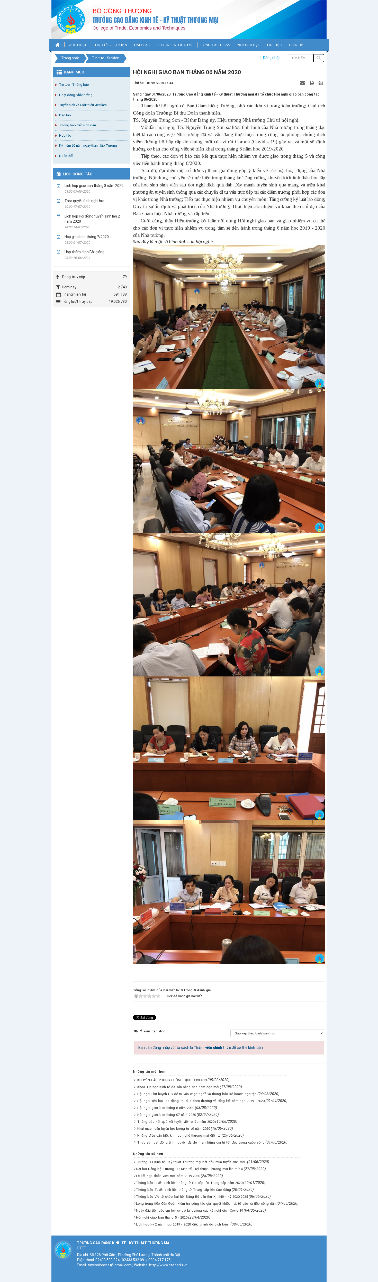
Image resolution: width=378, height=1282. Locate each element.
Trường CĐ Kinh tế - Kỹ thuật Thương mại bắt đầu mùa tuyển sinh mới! (191, 1162)
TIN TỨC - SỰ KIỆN (110, 45)
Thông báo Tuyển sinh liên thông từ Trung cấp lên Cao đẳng (183, 1190)
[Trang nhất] (58, 44)
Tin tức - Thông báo (74, 85)
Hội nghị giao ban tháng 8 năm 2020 (165, 1108)
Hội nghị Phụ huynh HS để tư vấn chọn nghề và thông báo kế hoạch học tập (197, 1094)
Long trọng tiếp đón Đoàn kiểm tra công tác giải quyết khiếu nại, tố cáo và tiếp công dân (206, 1203)
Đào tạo (65, 115)
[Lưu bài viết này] (321, 83)
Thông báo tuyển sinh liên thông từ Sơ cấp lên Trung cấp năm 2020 (189, 1183)
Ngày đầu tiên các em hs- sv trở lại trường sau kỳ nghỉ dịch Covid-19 (189, 1210)
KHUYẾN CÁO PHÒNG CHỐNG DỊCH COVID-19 (172, 1080)
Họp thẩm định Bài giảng (84, 252)
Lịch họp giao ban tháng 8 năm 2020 (94, 186)
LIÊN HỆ (296, 45)
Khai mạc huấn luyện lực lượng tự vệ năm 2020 (173, 1128)
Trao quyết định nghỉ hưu (85, 201)
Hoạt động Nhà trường (76, 95)
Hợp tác (65, 135)
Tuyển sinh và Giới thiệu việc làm (83, 105)
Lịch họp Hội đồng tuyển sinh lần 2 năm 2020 (92, 218)
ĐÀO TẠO (142, 45)
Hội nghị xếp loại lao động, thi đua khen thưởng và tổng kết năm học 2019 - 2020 (201, 1101)
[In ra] (312, 83)
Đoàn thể (66, 156)
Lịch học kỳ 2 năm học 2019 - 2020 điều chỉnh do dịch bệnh (183, 1224)
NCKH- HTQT (248, 45)
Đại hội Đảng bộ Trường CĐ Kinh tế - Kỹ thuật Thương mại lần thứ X (189, 1169)
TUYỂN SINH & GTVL (175, 45)
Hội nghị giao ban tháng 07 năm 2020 (166, 1115)
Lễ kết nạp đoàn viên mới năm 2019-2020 (168, 1176)
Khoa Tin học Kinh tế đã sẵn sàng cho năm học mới (178, 1087)
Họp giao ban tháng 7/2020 (87, 237)
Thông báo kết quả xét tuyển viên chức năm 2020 (175, 1122)
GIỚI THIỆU (77, 45)
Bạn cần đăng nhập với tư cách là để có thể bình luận (200, 1047)
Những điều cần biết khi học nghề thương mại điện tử (179, 1135)
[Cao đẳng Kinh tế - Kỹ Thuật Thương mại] (71, 19)
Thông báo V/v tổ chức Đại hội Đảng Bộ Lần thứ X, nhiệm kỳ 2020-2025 (192, 1197)
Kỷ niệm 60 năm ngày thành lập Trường (88, 145)
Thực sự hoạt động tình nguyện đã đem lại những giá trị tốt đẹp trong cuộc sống (201, 1142)
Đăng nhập (272, 58)
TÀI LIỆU (274, 45)
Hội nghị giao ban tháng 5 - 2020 (161, 1217)
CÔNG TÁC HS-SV (215, 45)
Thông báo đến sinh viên (77, 125)
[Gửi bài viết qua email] (303, 83)
